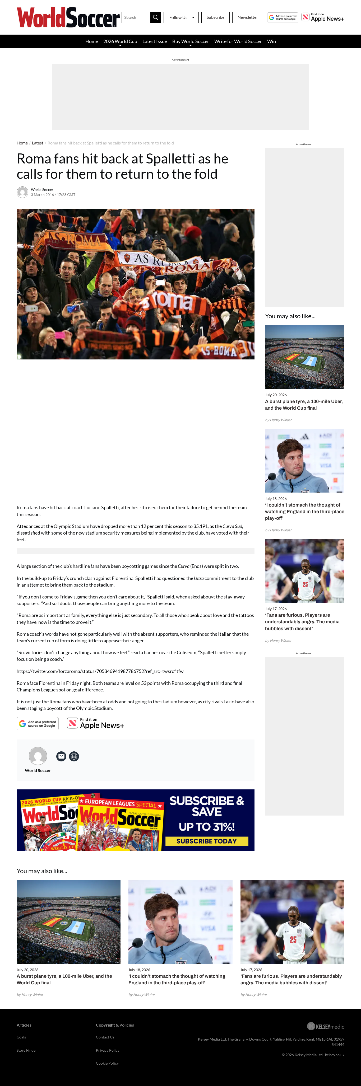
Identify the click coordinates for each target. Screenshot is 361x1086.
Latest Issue (154, 41)
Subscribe (215, 17)
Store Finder (27, 1050)
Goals (21, 1037)
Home (91, 41)
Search (155, 17)
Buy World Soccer (190, 41)
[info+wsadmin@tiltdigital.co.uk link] (61, 756)
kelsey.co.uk (334, 1054)
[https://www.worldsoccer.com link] (74, 756)
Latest (37, 142)
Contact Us (105, 1037)
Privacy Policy (107, 1050)
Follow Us (178, 17)
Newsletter (248, 17)
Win (271, 41)
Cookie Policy (107, 1063)
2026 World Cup (120, 41)
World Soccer (42, 189)
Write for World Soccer (238, 41)
